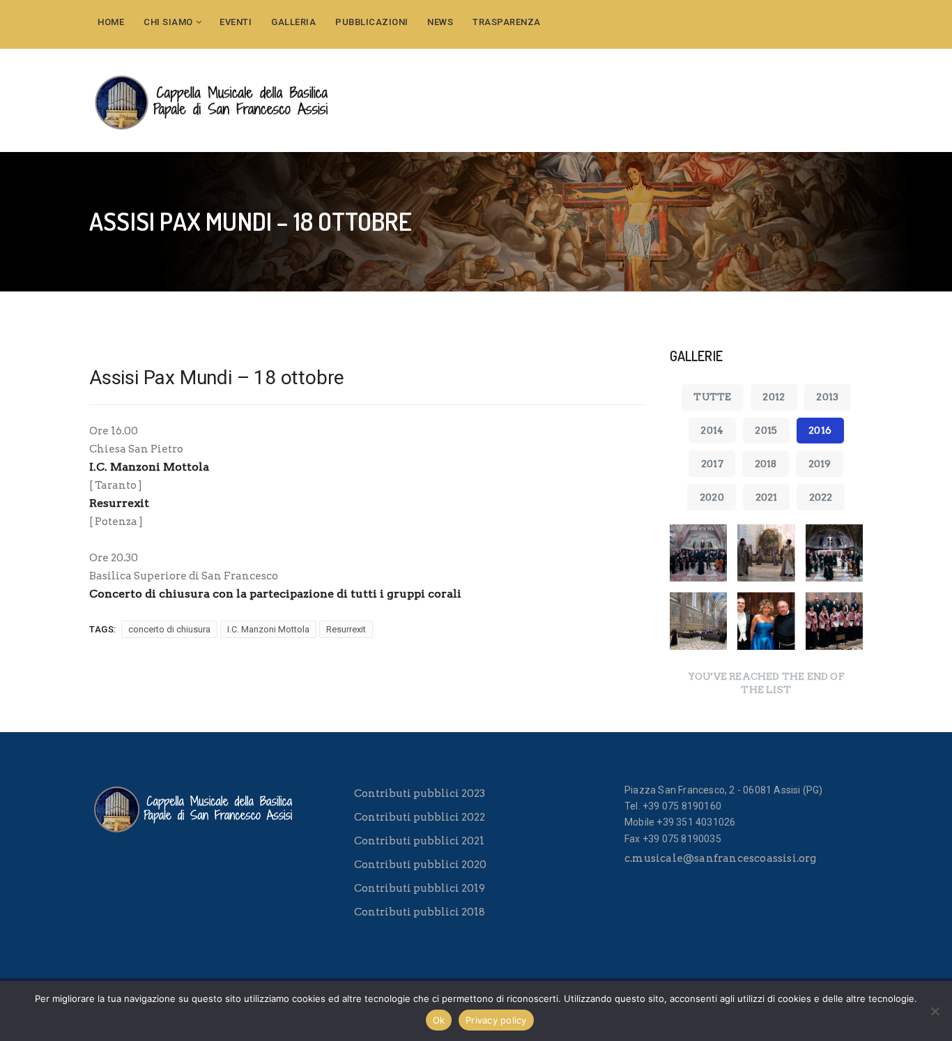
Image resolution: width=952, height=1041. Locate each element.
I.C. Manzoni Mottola (268, 629)
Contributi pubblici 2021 (419, 841)
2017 (712, 463)
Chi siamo (168, 22)
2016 (819, 430)
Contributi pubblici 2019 (419, 888)
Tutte (712, 396)
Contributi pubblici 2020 (420, 864)
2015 (766, 430)
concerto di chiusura (169, 629)
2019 (819, 463)
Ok (439, 1020)
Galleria (293, 22)
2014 (711, 430)
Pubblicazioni (371, 22)
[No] (935, 1011)
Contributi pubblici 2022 (419, 817)
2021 (766, 497)
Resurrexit (346, 629)
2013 (827, 396)
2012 (773, 396)
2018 (766, 463)
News (440, 22)
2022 (821, 497)
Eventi (236, 22)
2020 (712, 497)
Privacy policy (496, 1020)
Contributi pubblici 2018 (419, 912)
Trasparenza (507, 22)
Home (111, 22)
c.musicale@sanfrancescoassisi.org (720, 858)
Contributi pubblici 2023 (419, 793)
